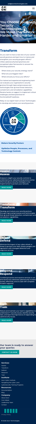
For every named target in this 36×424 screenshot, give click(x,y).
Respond (4, 372)
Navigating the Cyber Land (10, 382)
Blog (2, 392)
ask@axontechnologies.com (17, 4)
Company (5, 395)
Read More (6, 187)
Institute (5, 378)
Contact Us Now (9, 352)
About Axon (5, 398)
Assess (3, 365)
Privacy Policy (6, 414)
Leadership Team (7, 402)
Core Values (5, 400)
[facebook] (11, 411)
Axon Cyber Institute (8, 380)
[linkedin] (5, 411)
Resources (6, 388)
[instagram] (13, 411)
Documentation (6, 390)
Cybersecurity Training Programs (12, 385)
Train (3, 375)
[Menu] (33, 8)
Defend (3, 370)
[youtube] (16, 411)
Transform (4, 368)
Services (5, 363)
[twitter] (8, 411)
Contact (4, 405)
